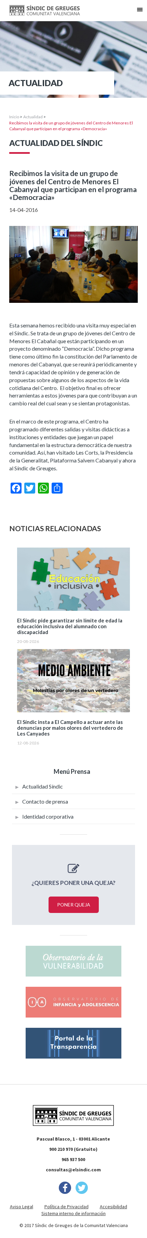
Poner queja (73, 904)
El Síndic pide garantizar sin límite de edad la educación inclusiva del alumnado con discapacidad (69, 626)
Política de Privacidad (66, 1206)
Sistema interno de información (73, 1213)
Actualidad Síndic (42, 786)
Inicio (14, 116)
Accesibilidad (113, 1206)
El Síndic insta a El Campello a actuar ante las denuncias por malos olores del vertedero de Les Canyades (70, 728)
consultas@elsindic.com (73, 1170)
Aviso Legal (21, 1206)
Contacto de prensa (45, 801)
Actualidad (33, 116)
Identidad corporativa (48, 816)
